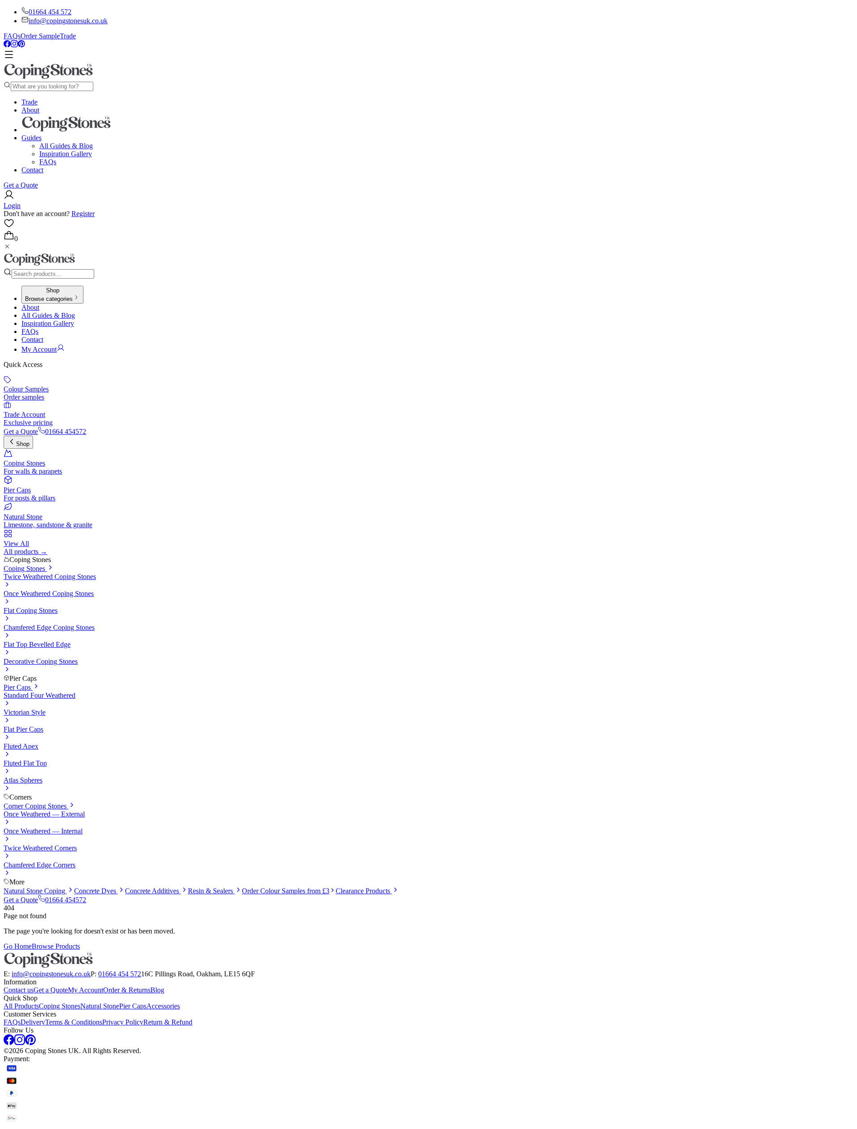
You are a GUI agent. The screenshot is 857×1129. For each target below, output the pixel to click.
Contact (32, 170)
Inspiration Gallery (65, 154)
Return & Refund (167, 1022)
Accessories (163, 1006)
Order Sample (40, 36)
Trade (68, 36)
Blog (157, 990)
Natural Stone (99, 1006)
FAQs (12, 36)
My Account (85, 990)
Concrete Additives (153, 891)
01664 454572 (65, 431)
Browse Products (56, 946)
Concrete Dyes (96, 891)
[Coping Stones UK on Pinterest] (21, 45)
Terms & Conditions (73, 1022)
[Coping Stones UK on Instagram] (14, 45)
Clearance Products (364, 891)
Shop (22, 444)
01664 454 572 (50, 12)
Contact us (18, 990)
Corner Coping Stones (36, 806)
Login (12, 205)
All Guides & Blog (66, 146)
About (30, 110)
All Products (21, 1006)
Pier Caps (18, 687)
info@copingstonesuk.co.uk (68, 21)
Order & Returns (126, 990)
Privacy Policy (122, 1022)
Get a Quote (21, 185)
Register (83, 213)
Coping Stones (25, 568)
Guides (31, 138)
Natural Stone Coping (35, 891)
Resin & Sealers (211, 891)
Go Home (18, 946)
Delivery (33, 1022)
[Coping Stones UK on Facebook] (7, 45)
